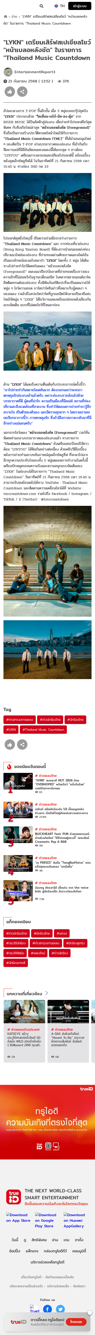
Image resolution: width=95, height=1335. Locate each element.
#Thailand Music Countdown (43, 729)
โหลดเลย (76, 1321)
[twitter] (60, 1309)
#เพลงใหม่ (38, 953)
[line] (34, 1309)
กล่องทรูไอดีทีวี (55, 1251)
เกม (66, 1240)
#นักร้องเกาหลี (15, 962)
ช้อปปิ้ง (14, 1251)
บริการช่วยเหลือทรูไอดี (47, 1262)
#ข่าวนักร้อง (60, 953)
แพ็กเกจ (32, 1251)
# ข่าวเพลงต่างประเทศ (23, 1029)
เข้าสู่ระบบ (79, 6)
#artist (62, 933)
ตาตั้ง (79, 1240)
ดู (25, 1240)
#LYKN (11, 729)
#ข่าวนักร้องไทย (50, 719)
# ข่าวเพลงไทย (46, 775)
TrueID (13, 6)
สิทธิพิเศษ (39, 1240)
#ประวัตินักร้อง (16, 943)
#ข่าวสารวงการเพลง (19, 719)
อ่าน (14, 16)
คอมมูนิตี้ (79, 1251)
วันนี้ (15, 1240)
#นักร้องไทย (75, 719)
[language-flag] (56, 6)
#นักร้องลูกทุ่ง (75, 943)
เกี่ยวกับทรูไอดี (31, 1277)
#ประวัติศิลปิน (15, 953)
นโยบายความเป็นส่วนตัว (26, 1286)
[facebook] (47, 1309)
